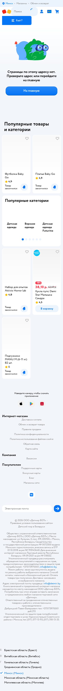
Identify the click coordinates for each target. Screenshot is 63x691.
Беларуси (40, 526)
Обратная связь (31, 443)
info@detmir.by (48, 566)
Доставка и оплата (31, 419)
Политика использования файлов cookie (31, 439)
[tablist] (31, 221)
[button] (16, 20)
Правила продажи (31, 429)
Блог (31, 477)
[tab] (14, 221)
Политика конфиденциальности (31, 434)
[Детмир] (6, 11)
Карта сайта (31, 448)
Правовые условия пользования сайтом (31, 523)
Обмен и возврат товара (32, 424)
